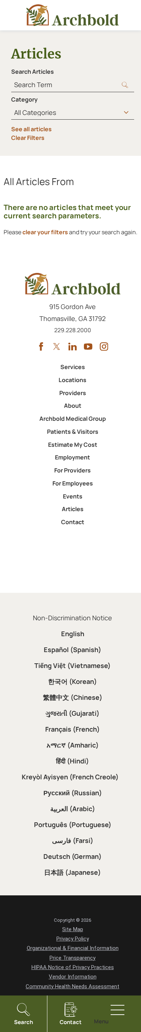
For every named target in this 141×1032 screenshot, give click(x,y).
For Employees (72, 483)
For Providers (72, 470)
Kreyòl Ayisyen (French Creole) (70, 776)
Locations (72, 380)
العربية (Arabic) (72, 808)
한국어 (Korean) (72, 681)
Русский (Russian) (72, 792)
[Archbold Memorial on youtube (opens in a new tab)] (88, 346)
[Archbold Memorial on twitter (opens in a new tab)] (56, 346)
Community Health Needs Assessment (72, 986)
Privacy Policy (72, 938)
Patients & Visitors (72, 432)
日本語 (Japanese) (72, 872)
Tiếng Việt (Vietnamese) (72, 665)
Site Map (72, 929)
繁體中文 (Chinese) (72, 697)
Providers (72, 393)
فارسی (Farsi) (72, 840)
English (72, 633)
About (72, 406)
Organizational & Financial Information (73, 948)
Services (72, 367)
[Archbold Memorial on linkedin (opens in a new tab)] (72, 346)
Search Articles (32, 71)
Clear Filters (27, 138)
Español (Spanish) (72, 649)
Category (24, 99)
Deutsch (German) (72, 856)
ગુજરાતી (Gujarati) (72, 713)
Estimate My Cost (72, 445)
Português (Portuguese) (72, 824)
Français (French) (72, 729)
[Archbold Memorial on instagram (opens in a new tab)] (104, 346)
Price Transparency (72, 958)
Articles (73, 509)
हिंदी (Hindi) (72, 761)
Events (72, 496)
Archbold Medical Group (72, 419)
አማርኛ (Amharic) (73, 745)
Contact (72, 522)
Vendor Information (73, 976)
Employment (72, 457)
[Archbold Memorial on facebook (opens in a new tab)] (41, 346)
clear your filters (45, 232)
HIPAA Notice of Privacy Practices (72, 967)
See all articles (31, 129)
